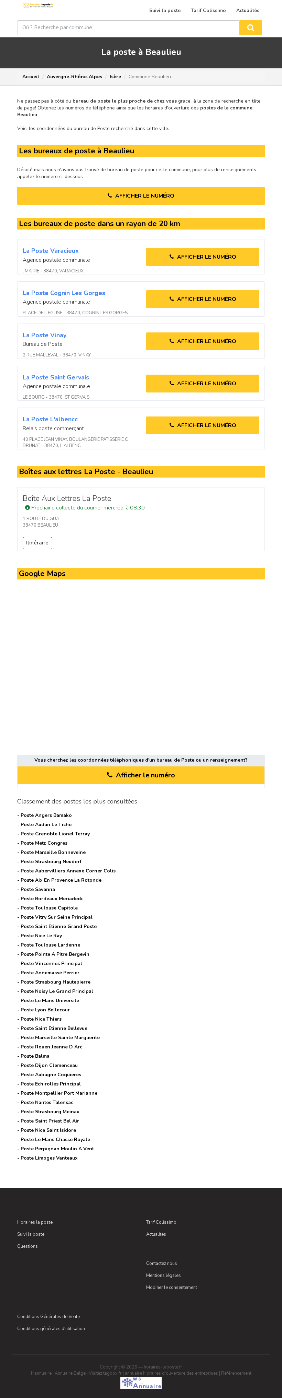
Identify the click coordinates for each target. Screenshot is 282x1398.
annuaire (133, 1373)
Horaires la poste (35, 1222)
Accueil (30, 76)
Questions (27, 1246)
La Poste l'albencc (50, 419)
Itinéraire (37, 542)
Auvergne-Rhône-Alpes (74, 76)
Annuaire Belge (70, 1373)
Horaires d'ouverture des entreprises (180, 1373)
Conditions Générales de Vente (48, 1317)
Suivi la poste (30, 1234)
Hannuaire (41, 1373)
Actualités (156, 1234)
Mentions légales (163, 1275)
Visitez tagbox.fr (105, 1373)
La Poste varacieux (51, 251)
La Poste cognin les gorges (64, 293)
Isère (115, 76)
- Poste (44, 815)
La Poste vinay (44, 335)
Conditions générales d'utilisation (51, 1329)
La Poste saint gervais (56, 377)
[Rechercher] (251, 27)
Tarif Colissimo (161, 1222)
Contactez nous (161, 1263)
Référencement (236, 1373)
